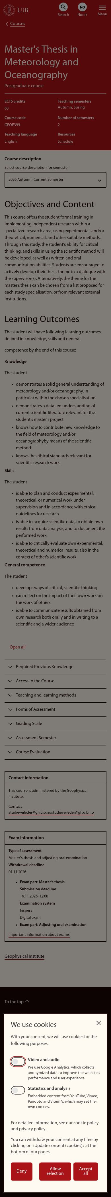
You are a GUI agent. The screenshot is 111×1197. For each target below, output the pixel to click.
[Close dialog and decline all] (98, 1021)
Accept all (85, 1171)
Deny (22, 1171)
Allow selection (55, 1171)
